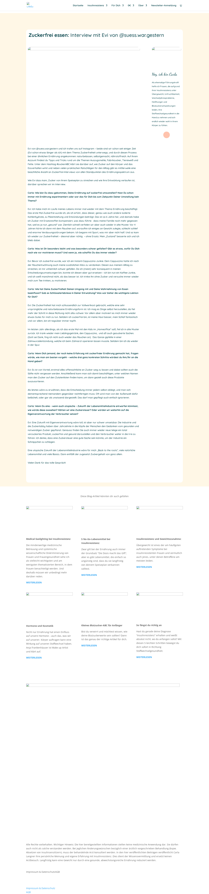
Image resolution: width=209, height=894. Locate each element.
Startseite (78, 5)
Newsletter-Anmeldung (163, 5)
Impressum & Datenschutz (40, 871)
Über (141, 5)
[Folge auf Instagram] (166, 135)
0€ (129, 5)
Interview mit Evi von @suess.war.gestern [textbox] (96, 35)
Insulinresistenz (96, 5)
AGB (57, 871)
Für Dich (116, 5)
